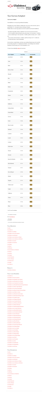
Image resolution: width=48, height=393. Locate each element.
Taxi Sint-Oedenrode (10, 256)
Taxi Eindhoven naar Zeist (11, 340)
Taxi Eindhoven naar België (11, 231)
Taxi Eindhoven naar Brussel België (13, 331)
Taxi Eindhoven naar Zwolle (12, 337)
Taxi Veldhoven (10, 264)
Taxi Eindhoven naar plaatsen (12, 242)
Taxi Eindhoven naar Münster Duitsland (13, 304)
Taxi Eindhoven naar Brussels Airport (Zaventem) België (16, 290)
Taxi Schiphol (9, 255)
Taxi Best (8, 228)
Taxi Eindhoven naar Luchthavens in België (14, 237)
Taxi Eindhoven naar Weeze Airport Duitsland (14, 286)
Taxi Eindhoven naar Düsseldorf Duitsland (14, 315)
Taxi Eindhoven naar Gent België (12, 329)
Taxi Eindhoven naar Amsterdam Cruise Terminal (15, 282)
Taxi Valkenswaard (10, 260)
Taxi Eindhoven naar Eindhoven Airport (13, 292)
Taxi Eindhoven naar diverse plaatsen (13, 277)
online (19, 48)
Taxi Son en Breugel (10, 258)
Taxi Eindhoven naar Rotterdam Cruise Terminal (15, 281)
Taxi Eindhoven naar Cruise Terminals (13, 233)
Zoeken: (25, 51)
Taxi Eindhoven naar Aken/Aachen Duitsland (14, 324)
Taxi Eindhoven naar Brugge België (13, 333)
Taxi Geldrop (9, 244)
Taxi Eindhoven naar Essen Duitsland (13, 313)
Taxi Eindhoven (12, 216)
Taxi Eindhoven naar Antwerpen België (13, 335)
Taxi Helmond (9, 247)
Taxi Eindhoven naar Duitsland (12, 235)
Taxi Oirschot (9, 253)
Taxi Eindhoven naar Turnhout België (13, 326)
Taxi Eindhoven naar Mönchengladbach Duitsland (15, 306)
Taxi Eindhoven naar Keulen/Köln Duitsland (14, 310)
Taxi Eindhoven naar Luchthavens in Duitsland (14, 238)
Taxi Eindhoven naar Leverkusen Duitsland (14, 308)
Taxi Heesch (9, 246)
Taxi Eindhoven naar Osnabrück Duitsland (14, 301)
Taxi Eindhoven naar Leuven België (13, 328)
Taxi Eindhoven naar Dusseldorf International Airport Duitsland (17, 284)
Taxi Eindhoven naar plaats (11, 240)
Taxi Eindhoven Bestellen (11, 269)
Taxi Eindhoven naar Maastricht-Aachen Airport (15, 293)
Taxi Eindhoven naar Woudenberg (12, 344)
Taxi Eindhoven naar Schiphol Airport (13, 297)
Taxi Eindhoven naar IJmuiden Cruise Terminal (14, 279)
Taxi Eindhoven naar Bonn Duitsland (13, 320)
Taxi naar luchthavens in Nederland (13, 249)
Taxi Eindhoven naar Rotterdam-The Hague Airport (15, 295)
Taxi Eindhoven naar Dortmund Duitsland (14, 319)
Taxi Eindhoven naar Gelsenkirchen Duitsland (14, 311)
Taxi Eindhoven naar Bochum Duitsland (13, 322)
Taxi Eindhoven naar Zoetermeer (12, 339)
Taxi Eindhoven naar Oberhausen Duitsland (14, 302)
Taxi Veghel (9, 262)
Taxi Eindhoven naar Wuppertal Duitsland (14, 299)
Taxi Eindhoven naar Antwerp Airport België (14, 288)
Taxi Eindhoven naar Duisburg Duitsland (13, 317)
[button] (19, 54)
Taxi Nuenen (9, 251)
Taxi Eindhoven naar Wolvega (12, 346)
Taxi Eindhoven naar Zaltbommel (12, 342)
